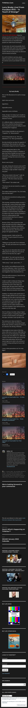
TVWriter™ (16, 476)
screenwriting (13, 475)
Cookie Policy (4, 702)
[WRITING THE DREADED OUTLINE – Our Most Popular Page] (14, 595)
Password (4, 664)
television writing (19, 475)
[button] (11, 80)
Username (4, 658)
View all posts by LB (11, 466)
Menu (23, 3)
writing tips (21, 476)
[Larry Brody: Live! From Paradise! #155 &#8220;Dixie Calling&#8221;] (13, 432)
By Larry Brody (17, 471)
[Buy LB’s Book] (14, 615)
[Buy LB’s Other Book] (14, 641)
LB (4, 471)
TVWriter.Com (7, 3)
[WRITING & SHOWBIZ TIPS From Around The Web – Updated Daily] (14, 577)
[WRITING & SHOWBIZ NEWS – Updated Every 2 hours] (14, 559)
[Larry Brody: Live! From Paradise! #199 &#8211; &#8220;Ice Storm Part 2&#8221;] (13, 389)
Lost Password (6, 673)
